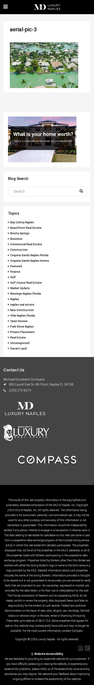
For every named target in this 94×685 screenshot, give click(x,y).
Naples (14, 299)
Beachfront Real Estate (26, 227)
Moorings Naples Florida (25, 293)
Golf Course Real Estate (26, 282)
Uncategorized (19, 343)
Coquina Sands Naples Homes (29, 260)
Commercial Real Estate (26, 244)
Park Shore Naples (22, 326)
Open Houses (19, 321)
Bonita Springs (19, 233)
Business (16, 238)
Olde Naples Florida (22, 315)
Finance (15, 271)
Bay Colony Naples (22, 222)
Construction (19, 249)
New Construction (22, 310)
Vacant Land (18, 348)
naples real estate (22, 304)
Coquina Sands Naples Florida (29, 255)
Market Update (20, 288)
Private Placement (22, 332)
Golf (13, 277)
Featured (16, 266)
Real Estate (18, 337)
